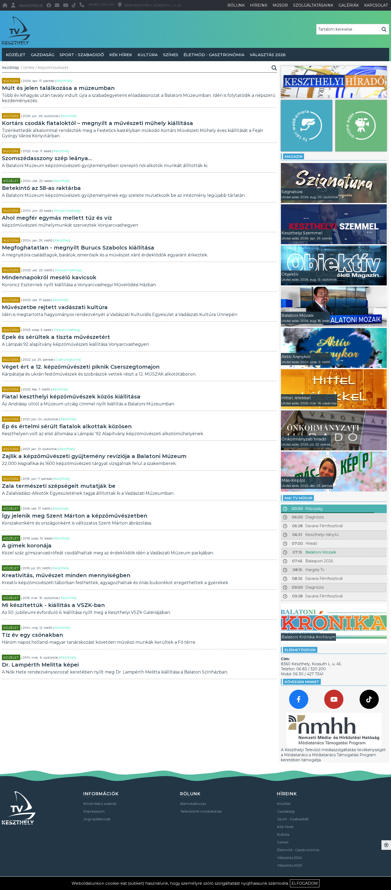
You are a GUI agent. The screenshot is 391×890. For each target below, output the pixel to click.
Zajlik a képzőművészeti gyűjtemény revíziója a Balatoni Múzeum (94, 456)
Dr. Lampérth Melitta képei (40, 665)
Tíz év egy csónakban (32, 635)
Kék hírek (120, 54)
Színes (170, 54)
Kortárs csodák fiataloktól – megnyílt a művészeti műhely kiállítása (97, 123)
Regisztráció (31, 6)
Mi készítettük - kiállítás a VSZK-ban (53, 605)
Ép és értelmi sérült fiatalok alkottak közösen (67, 426)
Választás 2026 (268, 54)
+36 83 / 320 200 (101, 4)
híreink (258, 5)
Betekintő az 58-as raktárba (41, 188)
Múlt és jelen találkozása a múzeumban (58, 88)
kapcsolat (376, 5)
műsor (280, 5)
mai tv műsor (298, 498)
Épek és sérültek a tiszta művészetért (56, 337)
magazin (293, 156)
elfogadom (305, 883)
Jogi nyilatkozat (97, 819)
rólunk (236, 5)
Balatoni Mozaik (320, 552)
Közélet (16, 54)
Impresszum (94, 811)
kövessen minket (302, 682)
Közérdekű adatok (100, 803)
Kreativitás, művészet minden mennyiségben (66, 575)
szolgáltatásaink (313, 5)
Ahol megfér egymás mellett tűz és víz (57, 218)
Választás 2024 (289, 857)
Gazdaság (42, 54)
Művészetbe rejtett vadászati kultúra (55, 307)
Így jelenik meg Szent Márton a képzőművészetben (74, 516)
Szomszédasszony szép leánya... (47, 158)
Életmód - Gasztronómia (214, 54)
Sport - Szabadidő (82, 54)
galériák (349, 5)
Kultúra (148, 54)
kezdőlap (10, 67)
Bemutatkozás (193, 803)
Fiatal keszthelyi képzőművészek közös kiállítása (71, 396)
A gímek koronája (27, 545)
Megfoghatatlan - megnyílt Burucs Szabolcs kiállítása (78, 247)
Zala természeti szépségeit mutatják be (58, 486)
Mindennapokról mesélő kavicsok (49, 277)
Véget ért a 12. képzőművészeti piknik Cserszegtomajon (81, 367)
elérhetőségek (300, 650)
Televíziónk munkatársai (201, 811)
